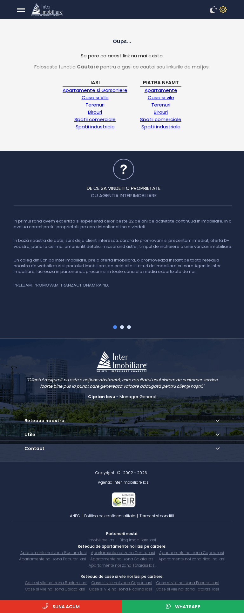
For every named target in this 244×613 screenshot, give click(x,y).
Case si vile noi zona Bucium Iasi (56, 582)
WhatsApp (187, 606)
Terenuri (95, 104)
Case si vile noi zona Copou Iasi (122, 582)
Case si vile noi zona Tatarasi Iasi (187, 589)
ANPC (75, 516)
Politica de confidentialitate (109, 516)
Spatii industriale (95, 126)
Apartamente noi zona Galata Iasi (122, 559)
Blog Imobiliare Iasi (137, 540)
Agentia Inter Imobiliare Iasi (124, 482)
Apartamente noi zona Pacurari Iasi (52, 559)
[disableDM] (222, 10)
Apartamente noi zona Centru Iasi (123, 552)
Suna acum (65, 606)
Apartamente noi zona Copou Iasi (191, 552)
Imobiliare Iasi (101, 540)
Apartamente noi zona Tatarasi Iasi (122, 565)
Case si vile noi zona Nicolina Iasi (120, 589)
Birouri (95, 112)
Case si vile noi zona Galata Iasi (55, 589)
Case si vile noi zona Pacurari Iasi (187, 582)
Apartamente (161, 90)
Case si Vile (95, 97)
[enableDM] (212, 10)
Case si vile (161, 97)
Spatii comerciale (95, 119)
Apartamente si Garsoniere (95, 90)
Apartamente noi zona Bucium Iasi (53, 552)
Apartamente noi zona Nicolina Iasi (192, 559)
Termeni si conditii (156, 516)
